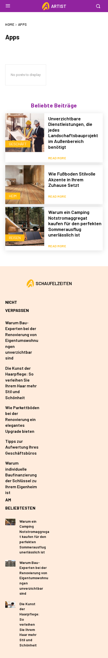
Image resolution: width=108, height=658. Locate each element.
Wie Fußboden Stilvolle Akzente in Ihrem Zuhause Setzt (71, 179)
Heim (13, 196)
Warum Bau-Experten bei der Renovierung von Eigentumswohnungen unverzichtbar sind (21, 340)
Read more (57, 158)
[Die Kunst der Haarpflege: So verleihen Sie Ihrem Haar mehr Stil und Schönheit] (10, 604)
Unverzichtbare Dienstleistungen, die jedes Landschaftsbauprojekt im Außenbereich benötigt (73, 133)
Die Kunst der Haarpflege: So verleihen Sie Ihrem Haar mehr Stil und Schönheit (29, 624)
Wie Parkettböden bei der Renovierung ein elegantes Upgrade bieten (22, 419)
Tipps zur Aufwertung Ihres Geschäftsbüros (22, 447)
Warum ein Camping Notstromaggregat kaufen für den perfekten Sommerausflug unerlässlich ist (74, 223)
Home (9, 24)
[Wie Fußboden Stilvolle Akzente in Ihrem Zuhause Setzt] (24, 184)
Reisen (15, 237)
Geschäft (18, 144)
